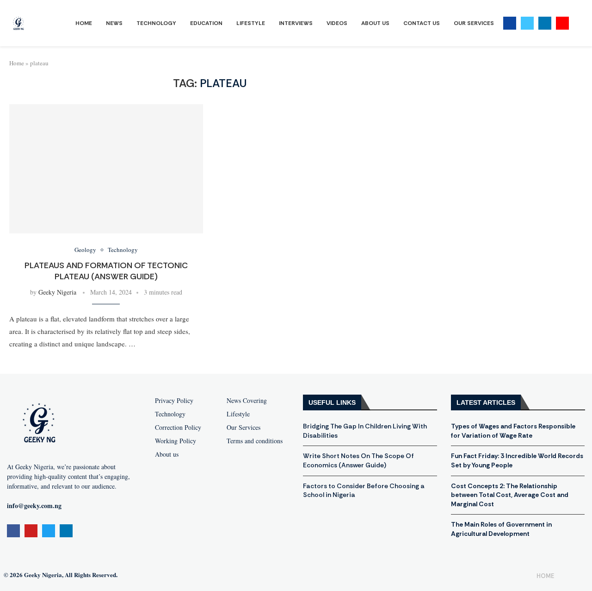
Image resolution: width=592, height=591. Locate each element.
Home (83, 23)
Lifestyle (250, 23)
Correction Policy (178, 427)
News (114, 23)
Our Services (474, 23)
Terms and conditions (255, 441)
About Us (375, 23)
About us (167, 454)
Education (206, 23)
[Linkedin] (544, 23)
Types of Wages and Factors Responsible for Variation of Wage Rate (513, 431)
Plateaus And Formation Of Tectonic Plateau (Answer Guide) (106, 271)
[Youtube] (562, 23)
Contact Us (421, 23)
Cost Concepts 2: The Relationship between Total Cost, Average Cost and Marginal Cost (509, 495)
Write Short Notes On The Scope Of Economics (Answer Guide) (358, 460)
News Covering (247, 400)
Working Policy (175, 441)
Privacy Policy (174, 400)
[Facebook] (509, 23)
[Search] (578, 23)
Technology (156, 23)
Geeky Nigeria (57, 292)
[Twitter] (527, 23)
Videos (337, 23)
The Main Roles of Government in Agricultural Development (501, 529)
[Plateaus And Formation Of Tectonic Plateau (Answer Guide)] (106, 168)
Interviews (296, 23)
